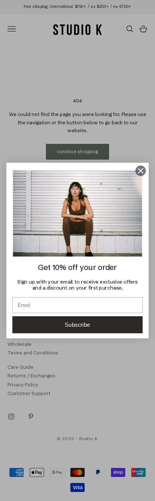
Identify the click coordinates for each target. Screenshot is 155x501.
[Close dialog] (140, 170)
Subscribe (77, 324)
